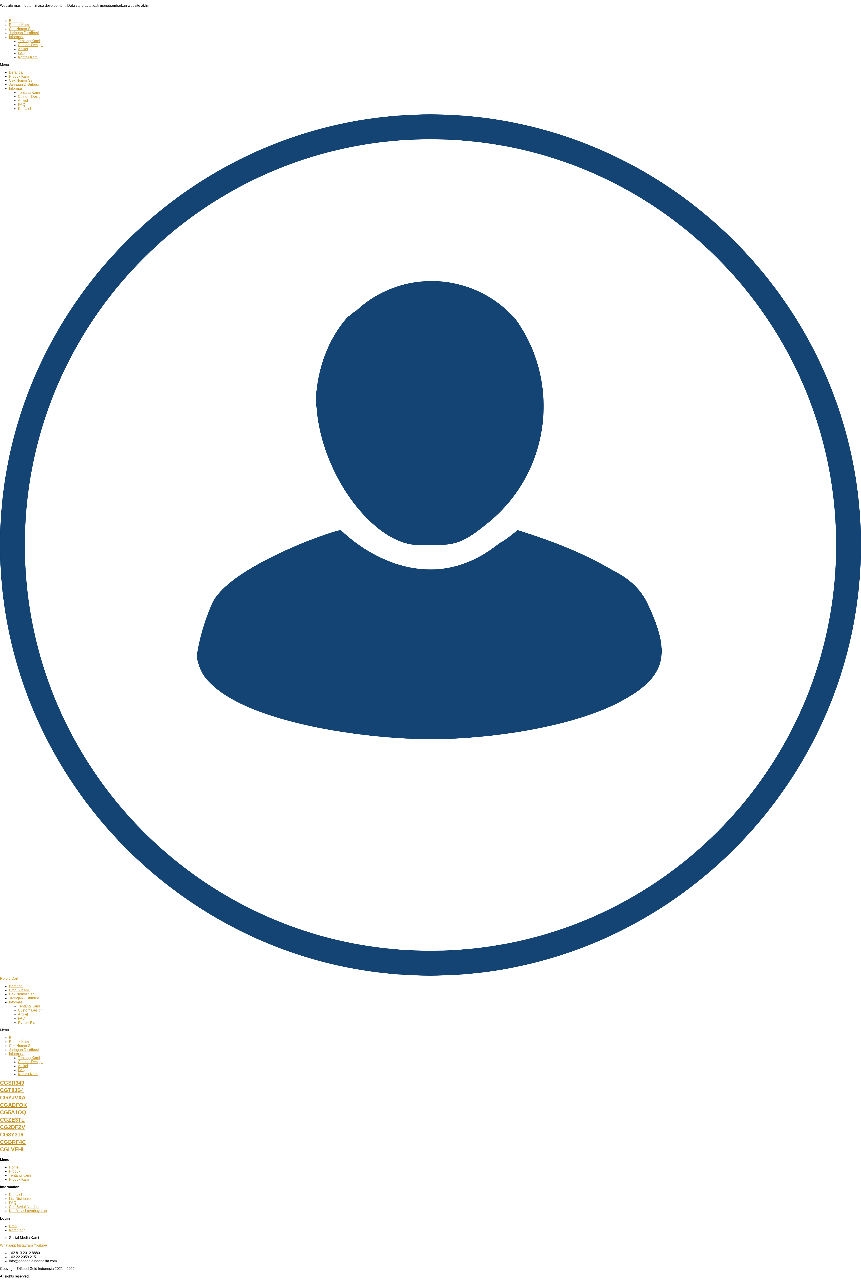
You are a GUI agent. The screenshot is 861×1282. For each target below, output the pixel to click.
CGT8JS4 (12, 1090)
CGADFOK (13, 1105)
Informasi (16, 37)
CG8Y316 (11, 1135)
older (6, 1156)
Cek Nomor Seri (22, 29)
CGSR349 (12, 1083)
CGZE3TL (12, 1120)
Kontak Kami (28, 57)
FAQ (21, 53)
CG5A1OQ (13, 1112)
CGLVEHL (12, 1149)
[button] (430, 65)
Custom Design (30, 45)
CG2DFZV (12, 1127)
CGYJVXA (13, 1097)
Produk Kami (19, 25)
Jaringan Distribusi (24, 33)
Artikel (23, 49)
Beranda (16, 21)
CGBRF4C (13, 1142)
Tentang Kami (29, 41)
